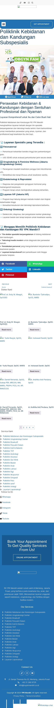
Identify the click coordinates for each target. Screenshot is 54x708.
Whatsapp (6, 497)
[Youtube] (25, 3)
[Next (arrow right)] (10, 706)
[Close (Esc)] (23, 702)
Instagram (6, 508)
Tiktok (4, 513)
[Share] (17, 702)
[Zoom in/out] (3, 702)
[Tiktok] (20, 3)
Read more (6, 330)
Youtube (5, 519)
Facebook (6, 502)
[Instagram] (29, 3)
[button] (32, 3)
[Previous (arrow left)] (3, 706)
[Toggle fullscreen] (10, 702)
